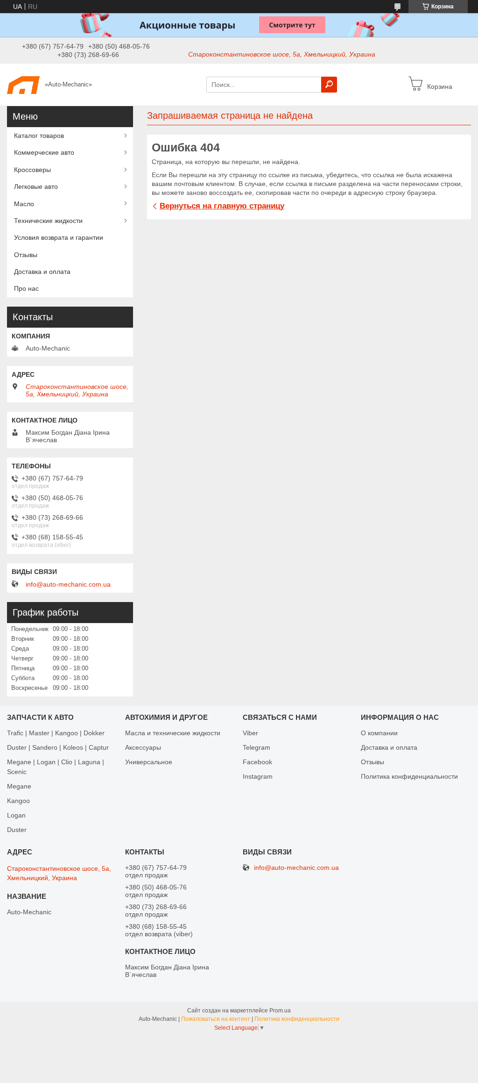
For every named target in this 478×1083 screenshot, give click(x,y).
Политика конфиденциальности (409, 776)
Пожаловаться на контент (215, 1019)
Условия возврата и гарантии (58, 237)
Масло (24, 204)
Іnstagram (258, 776)
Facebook (257, 762)
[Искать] (329, 85)
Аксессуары (143, 747)
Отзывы (25, 254)
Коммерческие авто (44, 152)
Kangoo (18, 800)
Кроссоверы (32, 169)
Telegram (256, 747)
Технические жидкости (48, 220)
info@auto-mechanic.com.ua (68, 584)
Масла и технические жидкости (172, 733)
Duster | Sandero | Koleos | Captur (58, 747)
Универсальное (148, 762)
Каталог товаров (39, 135)
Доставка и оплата (42, 271)
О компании (379, 733)
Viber (250, 733)
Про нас (26, 288)
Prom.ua (280, 1010)
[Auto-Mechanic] (23, 84)
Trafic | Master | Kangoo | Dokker (56, 733)
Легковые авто (36, 186)
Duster (17, 829)
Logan (16, 815)
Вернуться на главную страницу (222, 205)
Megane (19, 786)
